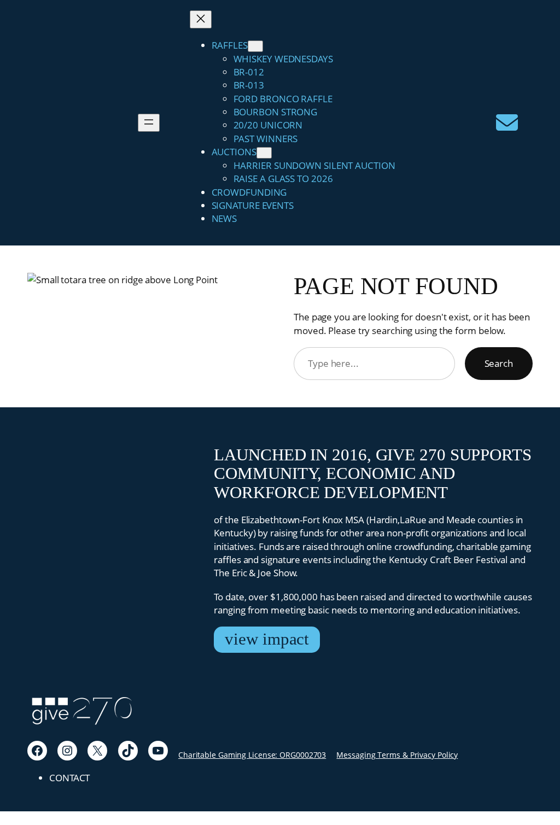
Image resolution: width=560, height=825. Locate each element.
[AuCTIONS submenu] (264, 153)
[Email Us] (507, 122)
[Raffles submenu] (255, 46)
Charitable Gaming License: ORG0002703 (252, 755)
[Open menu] (149, 123)
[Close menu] (201, 19)
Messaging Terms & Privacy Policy (397, 755)
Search (499, 363)
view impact (267, 639)
